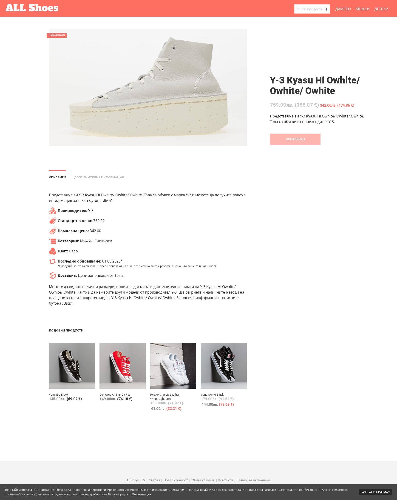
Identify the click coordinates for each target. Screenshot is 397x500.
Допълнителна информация (99, 177)
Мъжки (363, 8)
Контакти (225, 480)
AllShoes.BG (136, 480)
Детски (381, 8)
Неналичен (295, 139)
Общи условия (203, 480)
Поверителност (176, 480)
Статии (154, 480)
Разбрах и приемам (375, 492)
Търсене (325, 9)
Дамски (343, 8)
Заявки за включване (254, 480)
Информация (141, 494)
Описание (57, 177)
